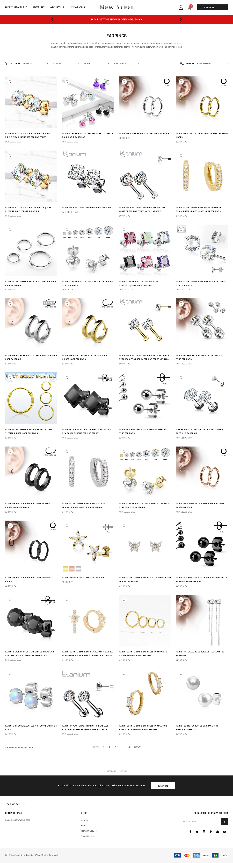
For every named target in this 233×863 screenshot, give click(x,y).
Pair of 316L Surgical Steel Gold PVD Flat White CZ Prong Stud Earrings (144, 505)
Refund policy (87, 836)
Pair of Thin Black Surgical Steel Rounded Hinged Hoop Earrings (28, 505)
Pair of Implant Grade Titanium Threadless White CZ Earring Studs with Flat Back (142, 209)
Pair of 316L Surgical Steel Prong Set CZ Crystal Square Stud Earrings (140, 283)
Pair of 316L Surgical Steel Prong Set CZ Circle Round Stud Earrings (87, 135)
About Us (57, 7)
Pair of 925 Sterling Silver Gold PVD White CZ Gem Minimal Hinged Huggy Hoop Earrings (200, 209)
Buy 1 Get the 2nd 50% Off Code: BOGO (116, 19)
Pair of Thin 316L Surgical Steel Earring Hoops (144, 133)
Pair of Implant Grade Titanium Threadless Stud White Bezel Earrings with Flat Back (85, 727)
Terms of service (89, 831)
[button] (224, 821)
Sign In (163, 785)
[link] (181, 7)
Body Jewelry (16, 7)
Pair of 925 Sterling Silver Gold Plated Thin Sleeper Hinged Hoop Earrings (28, 431)
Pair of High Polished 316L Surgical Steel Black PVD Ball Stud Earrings (201, 579)
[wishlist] (10, 81)
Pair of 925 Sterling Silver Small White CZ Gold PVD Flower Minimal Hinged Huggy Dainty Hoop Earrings (87, 653)
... (92, 7)
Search (84, 820)
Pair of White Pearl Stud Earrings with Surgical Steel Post (197, 727)
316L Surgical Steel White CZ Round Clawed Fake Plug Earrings (199, 431)
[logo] (116, 7)
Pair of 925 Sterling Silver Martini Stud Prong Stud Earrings (201, 283)
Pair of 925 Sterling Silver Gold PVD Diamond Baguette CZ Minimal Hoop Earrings (143, 727)
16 (129, 747)
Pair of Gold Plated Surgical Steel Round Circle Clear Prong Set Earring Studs (27, 135)
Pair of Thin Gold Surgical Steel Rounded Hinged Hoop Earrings (84, 357)
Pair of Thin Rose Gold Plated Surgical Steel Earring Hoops (200, 505)
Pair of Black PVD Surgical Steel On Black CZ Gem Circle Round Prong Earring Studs (29, 653)
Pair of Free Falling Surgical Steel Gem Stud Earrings (200, 653)
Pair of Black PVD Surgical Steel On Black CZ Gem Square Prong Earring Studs (86, 431)
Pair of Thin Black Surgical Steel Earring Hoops (27, 579)
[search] (200, 7)
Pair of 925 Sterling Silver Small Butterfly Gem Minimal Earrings (145, 579)
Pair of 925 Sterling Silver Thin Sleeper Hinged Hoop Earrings (30, 283)
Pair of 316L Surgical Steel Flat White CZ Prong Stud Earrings (87, 283)
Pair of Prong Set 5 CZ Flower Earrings (83, 577)
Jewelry (38, 7)
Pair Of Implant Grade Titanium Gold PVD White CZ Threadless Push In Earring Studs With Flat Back (144, 357)
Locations (77, 7)
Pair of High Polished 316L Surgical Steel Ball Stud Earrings (144, 431)
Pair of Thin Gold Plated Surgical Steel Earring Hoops (202, 135)
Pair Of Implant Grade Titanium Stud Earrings (87, 207)
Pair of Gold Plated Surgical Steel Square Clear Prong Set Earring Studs (28, 209)
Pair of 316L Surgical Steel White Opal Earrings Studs (31, 727)
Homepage (111, 771)
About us (85, 825)
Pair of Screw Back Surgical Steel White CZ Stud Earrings (200, 357)
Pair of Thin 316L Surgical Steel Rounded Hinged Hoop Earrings (31, 357)
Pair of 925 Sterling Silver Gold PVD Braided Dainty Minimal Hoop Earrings (143, 653)
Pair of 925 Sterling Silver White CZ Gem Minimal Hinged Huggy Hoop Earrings (83, 505)
